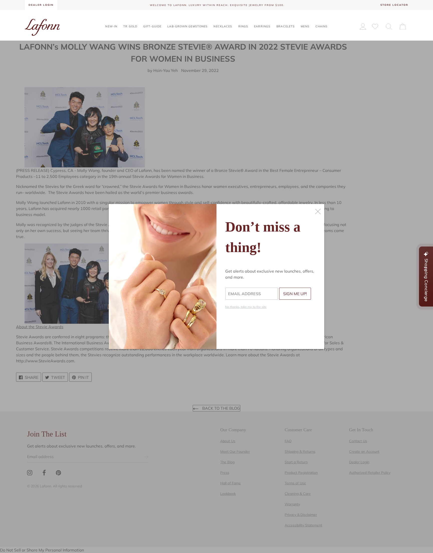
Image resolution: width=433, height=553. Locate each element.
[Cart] (403, 26)
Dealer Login (41, 5)
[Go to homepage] (42, 26)
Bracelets (285, 26)
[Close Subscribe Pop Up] (318, 211)
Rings (243, 26)
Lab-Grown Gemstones (187, 26)
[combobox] (388, 26)
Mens (305, 26)
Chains (321, 26)
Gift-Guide (152, 26)
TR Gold (130, 26)
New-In (111, 26)
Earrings (262, 26)
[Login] (363, 26)
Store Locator (394, 5)
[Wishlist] (375, 26)
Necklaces (222, 26)
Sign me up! (295, 293)
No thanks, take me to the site (246, 307)
